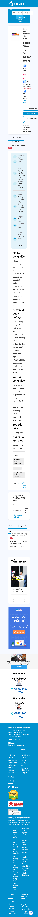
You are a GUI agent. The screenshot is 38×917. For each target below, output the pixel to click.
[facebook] (9, 787)
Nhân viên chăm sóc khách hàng (17, 461)
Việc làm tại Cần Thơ (15, 887)
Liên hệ (11, 758)
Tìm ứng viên (25, 909)
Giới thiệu (11, 755)
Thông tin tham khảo (24, 774)
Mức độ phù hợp (18, 146)
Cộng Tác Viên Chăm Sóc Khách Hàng (18, 474)
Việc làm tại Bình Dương (15, 869)
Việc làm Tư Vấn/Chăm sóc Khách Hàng (26, 866)
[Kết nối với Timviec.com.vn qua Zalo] (30, 913)
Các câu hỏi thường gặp (12, 761)
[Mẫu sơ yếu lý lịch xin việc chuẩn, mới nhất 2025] (19, 576)
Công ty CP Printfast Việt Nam (26, 34)
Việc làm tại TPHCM (16, 852)
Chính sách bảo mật (12, 766)
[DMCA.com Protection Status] (13, 795)
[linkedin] (13, 787)
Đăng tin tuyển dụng (24, 905)
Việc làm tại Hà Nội (17, 546)
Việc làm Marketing (25, 858)
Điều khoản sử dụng (12, 771)
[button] (13, 597)
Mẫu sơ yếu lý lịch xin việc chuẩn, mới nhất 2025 (19, 591)
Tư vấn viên (17, 468)
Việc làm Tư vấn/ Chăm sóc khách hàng (18, 542)
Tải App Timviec (11, 908)
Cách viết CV (25, 758)
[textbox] (22, 13)
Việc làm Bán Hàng (25, 874)
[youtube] (16, 787)
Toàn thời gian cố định (21, 185)
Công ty (15, 142)
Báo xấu (24, 486)
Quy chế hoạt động (12, 776)
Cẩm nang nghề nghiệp (25, 769)
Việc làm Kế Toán (25, 849)
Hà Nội (24, 101)
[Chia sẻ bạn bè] (24, 122)
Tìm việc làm (25, 755)
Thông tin (16, 138)
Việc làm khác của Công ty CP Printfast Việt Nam (18, 535)
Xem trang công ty (18, 516)
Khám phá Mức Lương (12, 913)
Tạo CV (23, 760)
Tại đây (19, 667)
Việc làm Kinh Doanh (25, 843)
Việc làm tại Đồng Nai (15, 878)
